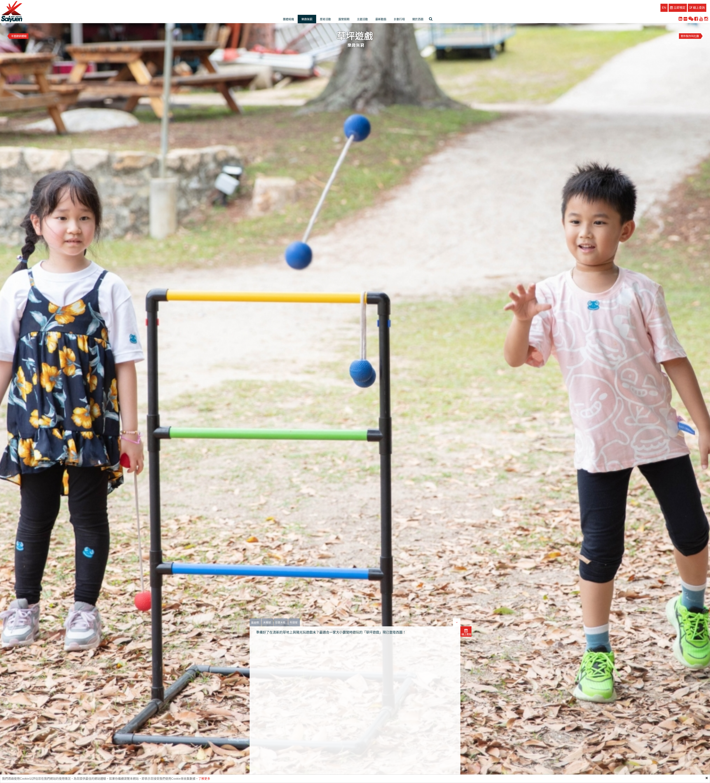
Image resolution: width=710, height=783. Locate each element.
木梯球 (267, 622)
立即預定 (679, 7)
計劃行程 (399, 19)
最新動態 (380, 19)
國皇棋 (255, 622)
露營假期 (343, 19)
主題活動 (362, 19)
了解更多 (204, 778)
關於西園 (417, 19)
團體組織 (288, 19)
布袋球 (293, 622)
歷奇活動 (325, 19)
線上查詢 (698, 7)
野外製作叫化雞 (690, 36)
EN (664, 7)
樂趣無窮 (306, 19)
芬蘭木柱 (280, 622)
